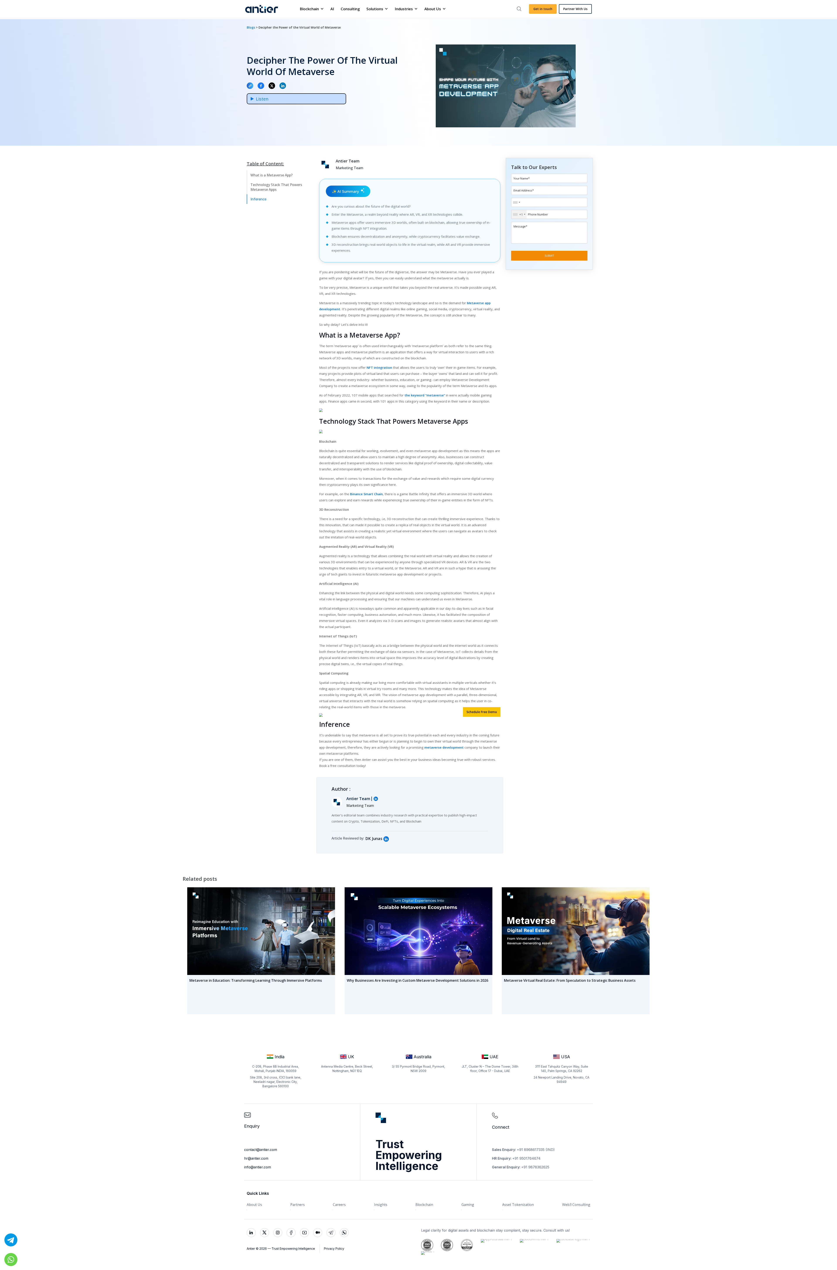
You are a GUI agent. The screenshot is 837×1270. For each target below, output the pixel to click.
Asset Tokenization (518, 1204)
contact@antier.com (260, 1149)
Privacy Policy (334, 1248)
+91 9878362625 (535, 1167)
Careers (339, 1204)
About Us (432, 8)
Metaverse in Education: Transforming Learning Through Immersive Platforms (255, 980)
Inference (258, 199)
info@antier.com (257, 1167)
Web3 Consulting (576, 1204)
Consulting (350, 8)
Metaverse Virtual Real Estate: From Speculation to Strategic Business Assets (570, 980)
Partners (297, 1204)
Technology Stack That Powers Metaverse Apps (276, 187)
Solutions (374, 8)
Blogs (251, 27)
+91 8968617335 (530, 1149)
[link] (386, 839)
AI (332, 8)
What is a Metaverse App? (271, 175)
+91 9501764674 (526, 1158)
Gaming (467, 1204)
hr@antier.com (256, 1158)
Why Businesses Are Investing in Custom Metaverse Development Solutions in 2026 (417, 980)
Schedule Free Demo (481, 712)
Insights (380, 1204)
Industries (404, 8)
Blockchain (309, 8)
